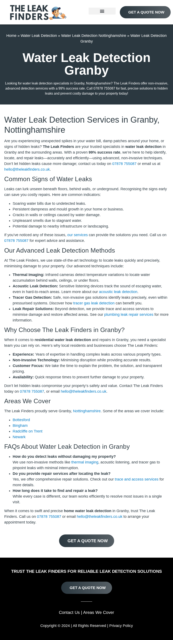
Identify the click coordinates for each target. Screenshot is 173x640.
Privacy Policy (121, 626)
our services (77, 235)
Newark (19, 437)
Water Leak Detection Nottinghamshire (93, 35)
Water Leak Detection (39, 35)
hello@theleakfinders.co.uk (27, 169)
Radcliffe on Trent (27, 431)
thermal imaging (84, 462)
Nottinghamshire (87, 411)
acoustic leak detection (118, 292)
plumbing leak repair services (128, 314)
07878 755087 (124, 164)
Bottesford (21, 420)
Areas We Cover (98, 612)
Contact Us (69, 612)
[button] (102, 11)
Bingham (20, 425)
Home (11, 35)
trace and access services (136, 479)
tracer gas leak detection (94, 303)
